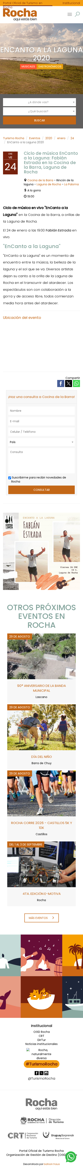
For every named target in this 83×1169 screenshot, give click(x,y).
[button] (77, 14)
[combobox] (39, 102)
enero (61, 138)
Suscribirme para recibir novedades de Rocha (38, 479)
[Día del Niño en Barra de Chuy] (41, 727)
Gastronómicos (49, 66)
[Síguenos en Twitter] (41, 1073)
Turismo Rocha (13, 138)
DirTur (41, 1040)
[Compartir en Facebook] (61, 383)
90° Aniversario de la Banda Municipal (41, 688)
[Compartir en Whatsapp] (76, 383)
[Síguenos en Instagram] (46, 1073)
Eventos (34, 138)
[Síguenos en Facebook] (37, 1073)
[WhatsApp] (71, 1157)
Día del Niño (41, 756)
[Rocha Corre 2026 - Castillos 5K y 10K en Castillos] (41, 793)
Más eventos (39, 918)
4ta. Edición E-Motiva (42, 893)
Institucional (71, 3)
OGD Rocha (41, 1032)
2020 (48, 138)
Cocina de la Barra (40, 180)
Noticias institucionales (41, 1044)
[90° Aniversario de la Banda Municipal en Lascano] (41, 656)
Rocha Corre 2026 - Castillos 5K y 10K (41, 825)
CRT (41, 1036)
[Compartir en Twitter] (69, 383)
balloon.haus (52, 1164)
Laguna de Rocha (49, 184)
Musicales (28, 66)
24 (72, 138)
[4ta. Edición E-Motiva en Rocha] (41, 864)
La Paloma (71, 184)
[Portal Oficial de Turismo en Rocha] (18, 14)
